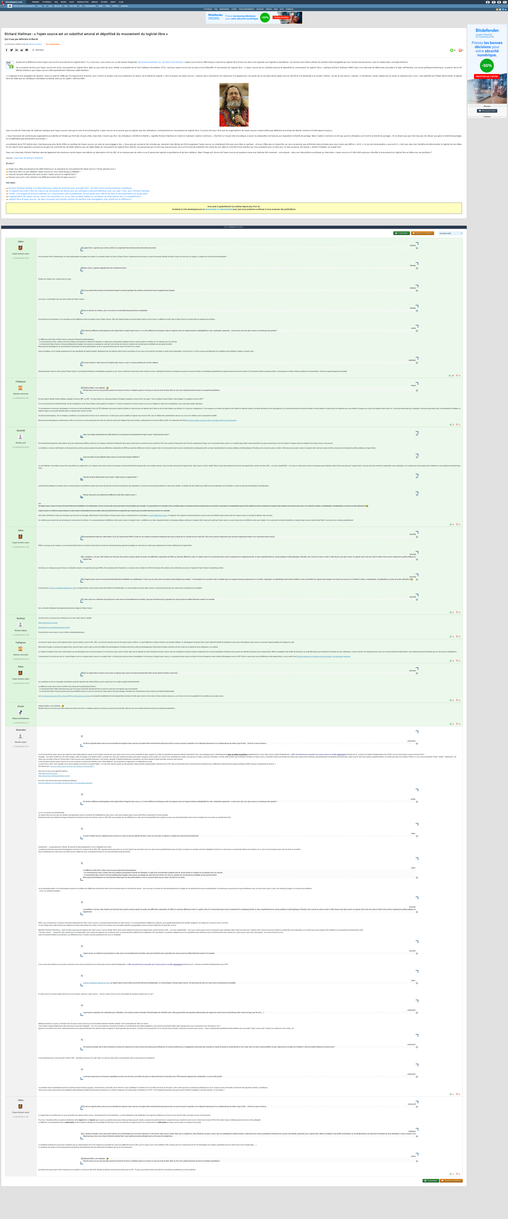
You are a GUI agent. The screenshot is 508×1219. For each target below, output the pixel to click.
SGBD (101, 6)
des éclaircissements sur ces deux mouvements (160, 62)
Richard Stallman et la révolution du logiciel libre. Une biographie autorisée (323, 656)
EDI (81, 6)
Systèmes (124, 6)
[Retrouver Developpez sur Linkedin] (506, 9)
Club (120, 2)
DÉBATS (269, 9)
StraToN (21, 431)
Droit (113, 2)
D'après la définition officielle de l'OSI (62, 588)
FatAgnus (21, 381)
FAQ (56, 2)
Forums (35, 2)
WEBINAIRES (224, 9)
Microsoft (58, 6)
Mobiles (115, 6)
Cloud (39, 6)
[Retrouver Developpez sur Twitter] (500, 9)
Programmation (90, 6)
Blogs (63, 2)
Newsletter (83, 2)
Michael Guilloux (35, 44)
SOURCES (260, 9)
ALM (50, 6)
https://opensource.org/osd (47, 623)
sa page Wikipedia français (157, 515)
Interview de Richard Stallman (28, 158)
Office (108, 6)
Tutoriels (46, 2)
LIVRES (234, 9)
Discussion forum (488, 111)
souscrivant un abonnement (219, 209)
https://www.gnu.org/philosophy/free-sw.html (54, 627)
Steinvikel (21, 730)
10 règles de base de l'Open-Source (54, 696)
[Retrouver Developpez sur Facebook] (503, 9)
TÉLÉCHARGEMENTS (246, 9)
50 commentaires (52, 44)
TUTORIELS (208, 9)
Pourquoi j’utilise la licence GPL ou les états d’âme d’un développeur (212, 420)
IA (45, 6)
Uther (21, 241)
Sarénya (21, 618)
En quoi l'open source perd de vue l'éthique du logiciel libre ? (72, 766)
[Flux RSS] (497, 9)
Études (104, 2)
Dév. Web (73, 6)
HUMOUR (289, 9)
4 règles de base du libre (81, 696)
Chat (71, 2)
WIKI (276, 9)
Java (65, 6)
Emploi (94, 2)
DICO (282, 9)
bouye (21, 706)
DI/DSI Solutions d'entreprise (24, 6)
